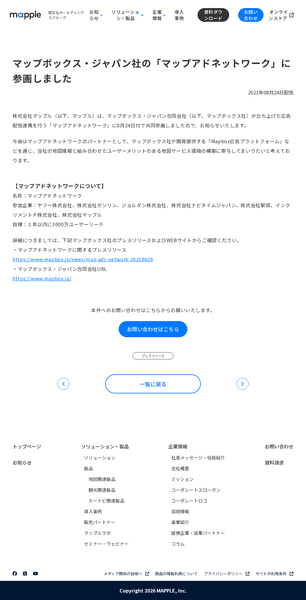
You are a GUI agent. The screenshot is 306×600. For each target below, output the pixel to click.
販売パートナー (99, 522)
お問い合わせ (251, 15)
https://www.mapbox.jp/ (42, 278)
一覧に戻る (153, 384)
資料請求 (274, 462)
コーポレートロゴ (189, 500)
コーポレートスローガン (196, 490)
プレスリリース (153, 355)
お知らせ (22, 462)
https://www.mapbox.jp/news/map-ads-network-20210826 (83, 259)
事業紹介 (180, 522)
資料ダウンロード (213, 15)
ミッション (182, 479)
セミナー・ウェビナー (106, 544)
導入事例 (179, 15)
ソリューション (99, 457)
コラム (178, 544)
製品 (88, 468)
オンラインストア (278, 15)
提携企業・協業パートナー (198, 533)
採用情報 (180, 511)
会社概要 (180, 468)
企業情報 (177, 446)
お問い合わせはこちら (153, 329)
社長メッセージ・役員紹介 (198, 457)
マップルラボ (97, 533)
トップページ (27, 446)
